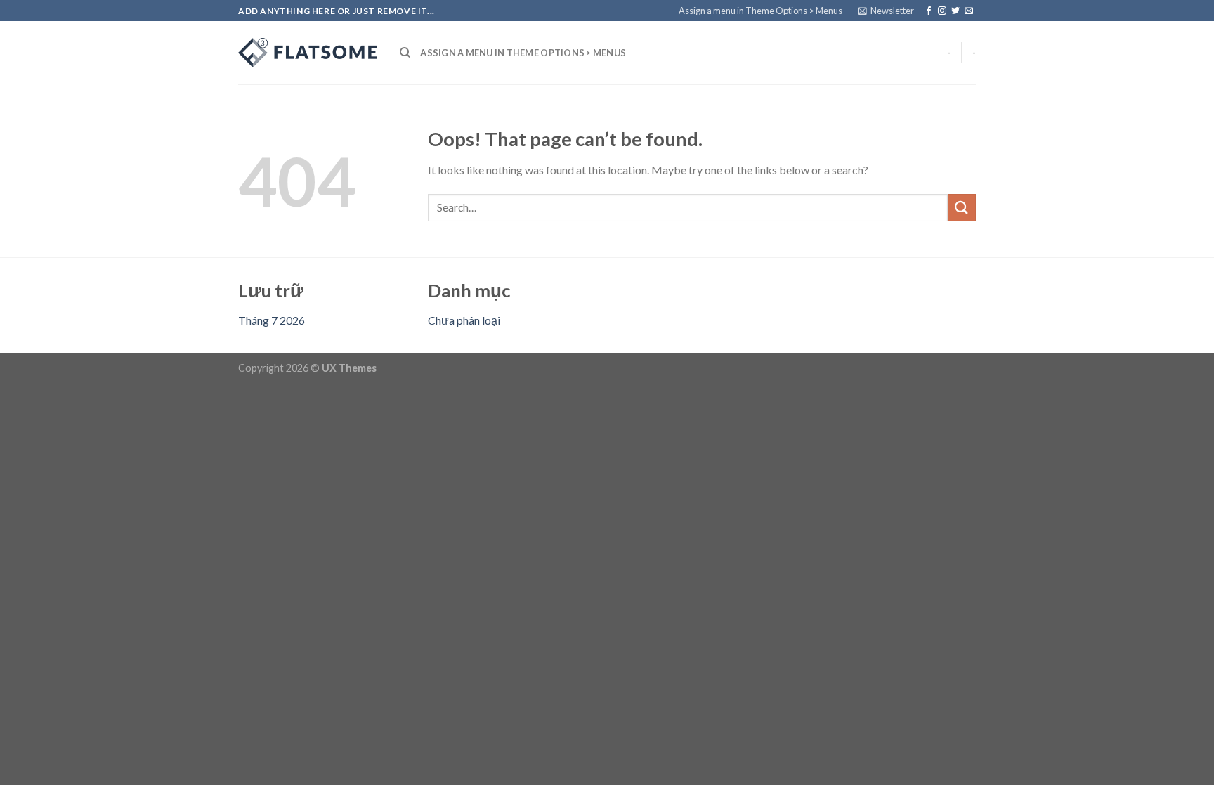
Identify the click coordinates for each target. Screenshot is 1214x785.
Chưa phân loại (464, 320)
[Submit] (962, 207)
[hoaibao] (308, 52)
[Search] (405, 52)
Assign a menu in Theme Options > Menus (760, 10)
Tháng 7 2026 (271, 320)
